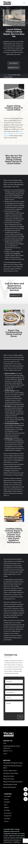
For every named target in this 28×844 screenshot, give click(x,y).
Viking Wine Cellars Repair (10, 773)
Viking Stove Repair (8, 776)
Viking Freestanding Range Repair (13, 781)
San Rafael (7, 818)
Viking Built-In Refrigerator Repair (13, 763)
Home (5, 75)
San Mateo (7, 802)
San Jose (6, 799)
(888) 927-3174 (14, 67)
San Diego (7, 810)
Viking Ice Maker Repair (10, 770)
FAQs (4, 743)
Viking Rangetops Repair (10, 784)
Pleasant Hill (7, 816)
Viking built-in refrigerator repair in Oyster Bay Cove (14, 133)
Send (20, 717)
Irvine (5, 805)
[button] (26, 799)
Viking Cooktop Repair (9, 787)
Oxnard (6, 821)
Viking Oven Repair (8, 779)
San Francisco (8, 813)
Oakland (6, 807)
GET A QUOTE (13, 63)
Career (5, 753)
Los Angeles (7, 796)
